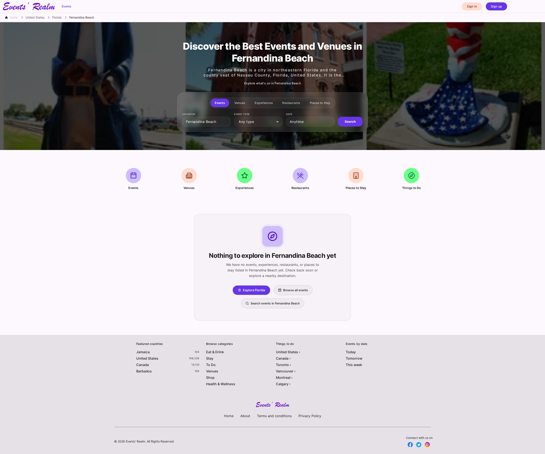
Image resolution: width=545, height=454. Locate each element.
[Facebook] (410, 444)
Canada (142, 365)
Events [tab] (220, 103)
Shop (210, 377)
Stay (209, 358)
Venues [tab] (239, 103)
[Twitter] (418, 444)
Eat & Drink (215, 352)
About (245, 416)
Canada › (283, 358)
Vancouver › (285, 371)
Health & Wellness (220, 384)
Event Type (242, 114)
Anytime (297, 122)
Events (66, 6)
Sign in (472, 6)
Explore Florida (254, 290)
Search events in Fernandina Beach (275, 303)
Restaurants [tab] (291, 103)
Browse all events (295, 290)
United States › (288, 352)
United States (147, 358)
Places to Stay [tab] (320, 103)
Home (229, 416)
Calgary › (283, 384)
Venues (212, 371)
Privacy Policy (309, 416)
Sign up (496, 6)
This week (354, 365)
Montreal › (284, 377)
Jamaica (143, 352)
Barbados (144, 371)
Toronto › (283, 365)
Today (351, 352)
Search (350, 122)
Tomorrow (354, 358)
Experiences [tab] (264, 103)
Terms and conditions (274, 416)
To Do (211, 365)
